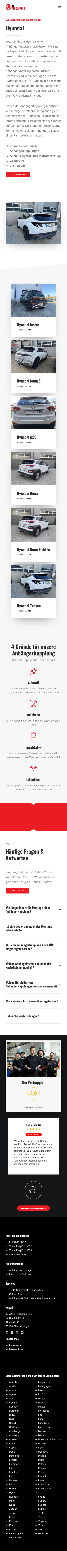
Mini (40, 1418)
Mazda (41, 1406)
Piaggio (42, 1455)
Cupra (12, 1447)
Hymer (13, 1492)
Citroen (13, 1439)
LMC (40, 1394)
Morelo (42, 1435)
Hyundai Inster (28, 324)
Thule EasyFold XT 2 (20, 1246)
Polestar (42, 1464)
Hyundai (13, 1496)
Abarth (13, 1382)
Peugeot (43, 1451)
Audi (11, 1398)
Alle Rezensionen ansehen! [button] (32, 1208)
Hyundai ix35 (26, 437)
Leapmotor (44, 1382)
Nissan (42, 1443)
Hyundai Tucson (29, 605)
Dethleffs (14, 1455)
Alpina (12, 1394)
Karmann (14, 1521)
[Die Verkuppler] (15, 7)
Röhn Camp (44, 1484)
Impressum (15, 1345)
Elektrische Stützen (20, 1274)
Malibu (41, 1398)
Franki (12, 1472)
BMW (12, 1414)
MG (40, 1414)
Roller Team (44, 1488)
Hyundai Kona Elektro (33, 549)
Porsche (42, 1468)
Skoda (41, 1496)
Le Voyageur (45, 1386)
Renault (42, 1476)
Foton (12, 1484)
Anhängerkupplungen (21, 1270)
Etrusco (13, 1459)
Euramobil (14, 1464)
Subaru (42, 1500)
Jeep (12, 1513)
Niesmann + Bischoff (49, 1439)
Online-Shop (16, 1294)
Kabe (12, 1517)
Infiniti (12, 1500)
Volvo (41, 1525)
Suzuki (42, 1508)
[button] (60, 7)
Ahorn (12, 1390)
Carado (13, 1423)
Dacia (12, 1451)
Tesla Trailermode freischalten (26, 1289)
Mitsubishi (44, 1423)
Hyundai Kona (27, 493)
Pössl (41, 1472)
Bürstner (14, 1410)
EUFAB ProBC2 (17, 1242)
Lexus (41, 1390)
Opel (40, 1447)
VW (40, 1529)
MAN (40, 1402)
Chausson (14, 1435)
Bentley (13, 1406)
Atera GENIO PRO (18, 1254)
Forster (13, 1480)
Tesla (41, 1513)
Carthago (14, 1427)
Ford (11, 1476)
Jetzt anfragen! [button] (18, 174)
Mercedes (43, 1410)
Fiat (11, 1468)
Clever (13, 1443)
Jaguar (13, 1508)
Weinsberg (44, 1533)
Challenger (15, 1431)
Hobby (12, 1488)
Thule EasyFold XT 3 (20, 1250)
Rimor (41, 1480)
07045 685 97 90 (15, 1318)
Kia (11, 1525)
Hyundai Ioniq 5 (29, 381)
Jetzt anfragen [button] (17, 891)
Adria (12, 1386)
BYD (11, 1418)
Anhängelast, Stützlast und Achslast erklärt (33, 1298)
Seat (40, 1492)
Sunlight (42, 1504)
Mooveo (42, 1431)
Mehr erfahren (24, 330)
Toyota (42, 1521)
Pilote (41, 1459)
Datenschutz (16, 1349)
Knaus (12, 1529)
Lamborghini (16, 1533)
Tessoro (42, 1517)
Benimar (13, 1402)
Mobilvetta (44, 1427)
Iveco (12, 1504)
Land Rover (15, 1537)
